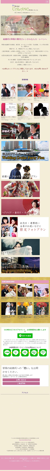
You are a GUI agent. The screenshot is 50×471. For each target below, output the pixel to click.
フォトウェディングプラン (40, 117)
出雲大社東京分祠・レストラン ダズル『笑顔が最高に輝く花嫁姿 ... (25, 317)
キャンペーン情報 (10, 100)
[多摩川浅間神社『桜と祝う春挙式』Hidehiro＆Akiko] (8, 308)
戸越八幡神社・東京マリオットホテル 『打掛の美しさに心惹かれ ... (41, 298)
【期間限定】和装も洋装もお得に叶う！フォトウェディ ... (8, 98)
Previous (2, 25)
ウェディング (25, 118)
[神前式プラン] (25, 131)
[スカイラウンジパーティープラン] (25, 265)
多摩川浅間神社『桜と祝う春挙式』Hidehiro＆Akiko (8, 317)
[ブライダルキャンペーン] (25, 90)
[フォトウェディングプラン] (41, 109)
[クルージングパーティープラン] (25, 151)
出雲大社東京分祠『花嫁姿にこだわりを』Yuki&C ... (8, 298)
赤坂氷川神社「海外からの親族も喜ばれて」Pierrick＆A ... (41, 317)
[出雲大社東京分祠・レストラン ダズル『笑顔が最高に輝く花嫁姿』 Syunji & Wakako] (25, 308)
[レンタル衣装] (25, 189)
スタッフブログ (22, 99)
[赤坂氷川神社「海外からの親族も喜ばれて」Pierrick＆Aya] (41, 308)
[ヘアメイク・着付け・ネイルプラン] (25, 207)
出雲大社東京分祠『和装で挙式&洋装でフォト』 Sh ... (25, 298)
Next (48, 25)
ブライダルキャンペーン (23, 97)
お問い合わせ (21, 380)
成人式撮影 (6, 120)
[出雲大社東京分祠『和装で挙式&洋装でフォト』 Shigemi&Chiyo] (25, 290)
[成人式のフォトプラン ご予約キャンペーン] (8, 109)
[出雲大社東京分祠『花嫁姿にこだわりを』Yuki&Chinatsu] (8, 290)
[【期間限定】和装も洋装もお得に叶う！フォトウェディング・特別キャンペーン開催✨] (8, 90)
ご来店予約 (21, 383)
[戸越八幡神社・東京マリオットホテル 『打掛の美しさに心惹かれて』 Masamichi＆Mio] (41, 290)
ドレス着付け (28, 99)
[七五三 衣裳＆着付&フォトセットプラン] (41, 90)
